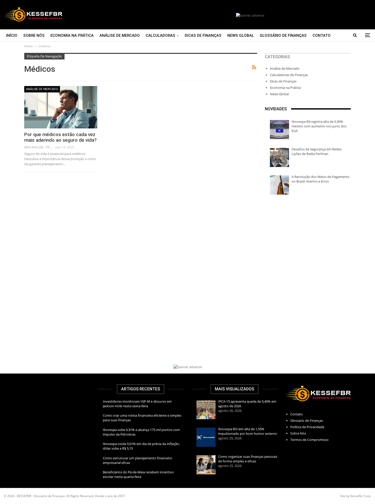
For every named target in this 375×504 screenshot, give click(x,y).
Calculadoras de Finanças (289, 75)
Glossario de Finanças (306, 420)
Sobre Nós (34, 35)
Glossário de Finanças (283, 35)
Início (11, 35)
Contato (321, 35)
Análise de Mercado (119, 35)
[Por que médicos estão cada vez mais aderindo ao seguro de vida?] (60, 107)
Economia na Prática (72, 35)
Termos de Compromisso (309, 439)
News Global (240, 35)
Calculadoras (160, 35)
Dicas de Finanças (203, 35)
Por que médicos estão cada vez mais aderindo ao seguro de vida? (60, 137)
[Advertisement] (308, 240)
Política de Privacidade (307, 427)
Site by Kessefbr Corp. (355, 496)
